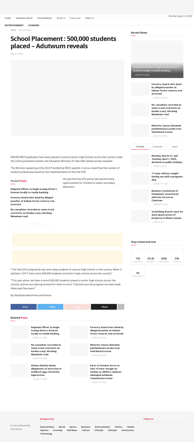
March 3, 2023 (17, 53)
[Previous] (32, 225)
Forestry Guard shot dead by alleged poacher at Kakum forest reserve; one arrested (32, 201)
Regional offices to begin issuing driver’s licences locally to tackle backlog (45, 330)
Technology (46, 433)
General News (24, 17)
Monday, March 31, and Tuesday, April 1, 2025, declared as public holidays (167, 159)
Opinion (44, 430)
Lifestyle (98, 430)
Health (89, 17)
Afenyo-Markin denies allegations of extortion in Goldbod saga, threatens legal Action (46, 370)
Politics (75, 17)
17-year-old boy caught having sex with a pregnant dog (167, 176)
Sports (61, 17)
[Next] (37, 225)
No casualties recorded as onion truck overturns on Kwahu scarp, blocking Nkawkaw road (32, 213)
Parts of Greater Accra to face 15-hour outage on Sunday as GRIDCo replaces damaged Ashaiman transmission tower (105, 372)
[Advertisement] (97, 7)
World (62, 426)
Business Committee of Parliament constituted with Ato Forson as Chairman (165, 195)
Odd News (72, 430)
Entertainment (14, 25)
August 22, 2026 (99, 382)
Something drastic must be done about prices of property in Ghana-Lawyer (167, 214)
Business (85, 426)
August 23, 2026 (39, 337)
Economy (33, 25)
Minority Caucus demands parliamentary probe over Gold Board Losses (105, 348)
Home (8, 17)
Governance (44, 17)
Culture (86, 430)
